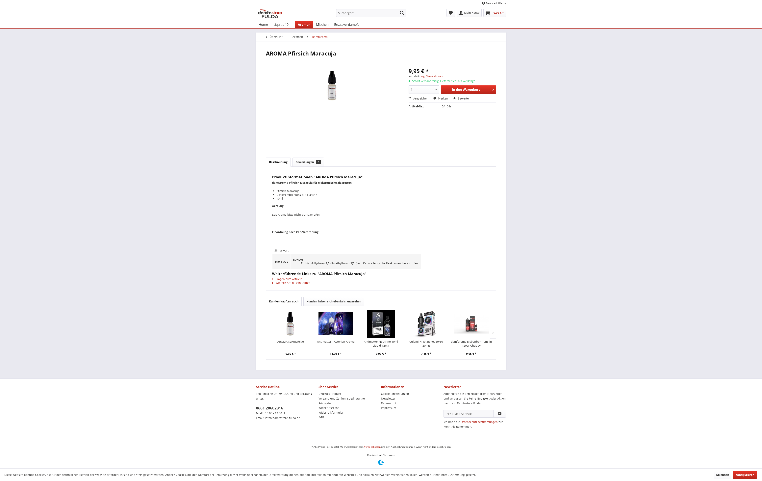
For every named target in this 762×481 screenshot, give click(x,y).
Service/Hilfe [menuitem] (494, 3)
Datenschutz (389, 403)
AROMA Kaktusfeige (290, 341)
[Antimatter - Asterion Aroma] (336, 324)
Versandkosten (372, 446)
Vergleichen (420, 98)
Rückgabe (324, 403)
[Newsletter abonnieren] (499, 414)
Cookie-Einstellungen (395, 394)
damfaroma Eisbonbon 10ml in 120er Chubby (471, 343)
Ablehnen (722, 475)
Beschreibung (278, 162)
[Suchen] (402, 13)
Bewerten (463, 98)
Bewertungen (307, 162)
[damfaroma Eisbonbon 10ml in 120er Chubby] (471, 324)
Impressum (388, 408)
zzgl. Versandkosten (432, 76)
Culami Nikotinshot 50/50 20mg (426, 343)
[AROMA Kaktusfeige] (290, 324)
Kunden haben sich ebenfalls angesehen (334, 301)
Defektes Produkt (329, 394)
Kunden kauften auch (283, 301)
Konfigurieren (744, 475)
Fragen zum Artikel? (288, 279)
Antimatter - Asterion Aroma (336, 341)
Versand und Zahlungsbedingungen (342, 398)
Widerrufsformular (330, 412)
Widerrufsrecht (328, 408)
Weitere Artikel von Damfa (292, 283)
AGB (321, 417)
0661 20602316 (269, 408)
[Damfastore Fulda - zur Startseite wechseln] (270, 14)
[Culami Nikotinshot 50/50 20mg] (426, 324)
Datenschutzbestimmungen (479, 422)
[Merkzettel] (450, 13)
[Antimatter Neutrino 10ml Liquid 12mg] (381, 324)
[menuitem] (371, 13)
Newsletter (388, 398)
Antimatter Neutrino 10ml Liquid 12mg (381, 343)
